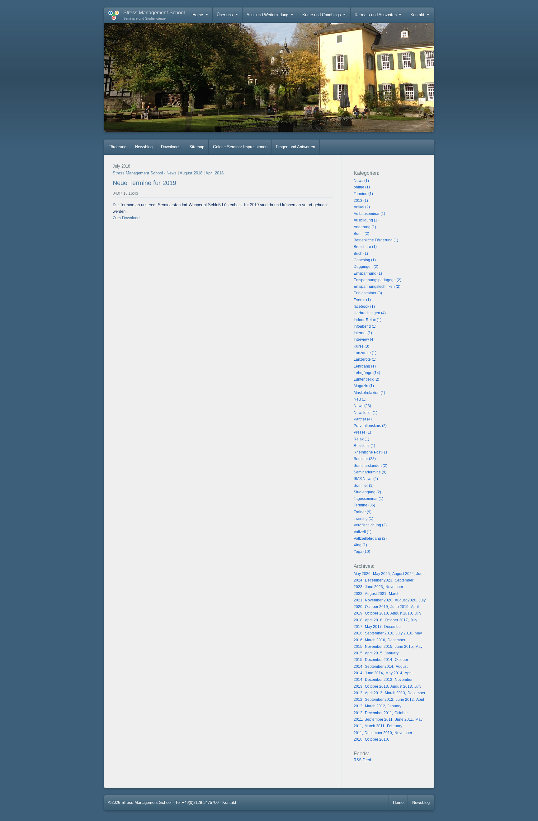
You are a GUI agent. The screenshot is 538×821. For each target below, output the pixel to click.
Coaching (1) (365, 260)
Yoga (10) (362, 551)
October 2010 (376, 739)
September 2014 (379, 666)
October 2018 (376, 613)
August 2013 (401, 686)
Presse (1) (362, 432)
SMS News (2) (366, 479)
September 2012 (379, 699)
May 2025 (381, 574)
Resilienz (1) (364, 446)
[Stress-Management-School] (111, 14)
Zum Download (126, 218)
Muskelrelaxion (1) (369, 393)
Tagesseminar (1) (368, 498)
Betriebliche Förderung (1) (376, 240)
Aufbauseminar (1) (369, 213)
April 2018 (214, 173)
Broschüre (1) (365, 246)
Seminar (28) (365, 459)
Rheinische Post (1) (370, 452)
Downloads (171, 147)
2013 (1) (361, 200)
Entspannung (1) (368, 273)
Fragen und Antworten (295, 147)
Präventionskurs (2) (370, 426)
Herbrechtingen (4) (370, 313)
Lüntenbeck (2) (366, 379)
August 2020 (405, 600)
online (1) (362, 187)
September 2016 (379, 633)
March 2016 (375, 640)
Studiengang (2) (367, 492)
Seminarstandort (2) (370, 465)
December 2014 (378, 659)
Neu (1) (360, 399)
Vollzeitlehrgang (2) (370, 538)
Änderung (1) (365, 227)
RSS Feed (362, 760)
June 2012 (405, 699)
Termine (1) (363, 194)
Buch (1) (361, 253)
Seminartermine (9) (370, 472)
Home (197, 14)
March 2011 (375, 726)
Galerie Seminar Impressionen (240, 147)
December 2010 (378, 733)
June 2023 (374, 587)
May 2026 (362, 574)
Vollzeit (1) (362, 532)
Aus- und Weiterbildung (267, 14)
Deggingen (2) (366, 266)
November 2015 (378, 646)
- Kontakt (228, 802)
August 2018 (191, 173)
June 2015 (404, 646)
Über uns (225, 14)
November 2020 (378, 600)
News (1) (361, 180)
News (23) (362, 406)
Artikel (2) (362, 207)
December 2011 (378, 713)
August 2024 (403, 574)
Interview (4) (364, 339)
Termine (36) (364, 505)
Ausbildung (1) (366, 220)
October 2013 (376, 686)
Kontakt (417, 14)
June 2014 (374, 673)
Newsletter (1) (365, 412)
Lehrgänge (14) (367, 373)
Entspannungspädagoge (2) (377, 280)
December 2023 (378, 580)
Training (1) (363, 518)
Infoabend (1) (365, 326)
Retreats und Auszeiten (376, 14)
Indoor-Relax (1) (367, 320)
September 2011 (379, 719)
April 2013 (373, 693)
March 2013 (395, 693)
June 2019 (399, 607)
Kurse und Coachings (321, 14)
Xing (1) (360, 545)
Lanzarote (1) (365, 353)
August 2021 (375, 593)
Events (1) (362, 300)
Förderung (117, 147)
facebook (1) (364, 306)
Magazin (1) (364, 386)
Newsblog (144, 147)
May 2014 (393, 673)
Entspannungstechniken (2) (377, 286)
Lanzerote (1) (365, 359)
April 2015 (373, 653)
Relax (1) (361, 439)
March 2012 (375, 706)
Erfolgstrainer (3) (368, 293)
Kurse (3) (361, 346)
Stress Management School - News (145, 173)
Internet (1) (363, 333)
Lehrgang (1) (365, 366)
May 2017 (373, 626)
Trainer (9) (362, 512)
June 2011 (404, 719)
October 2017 (396, 620)
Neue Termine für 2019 (144, 182)
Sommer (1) (364, 485)
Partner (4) (363, 419)
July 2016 (404, 633)
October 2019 (376, 607)
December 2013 (378, 679)
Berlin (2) (361, 233)
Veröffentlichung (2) (370, 525)
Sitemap (196, 147)
